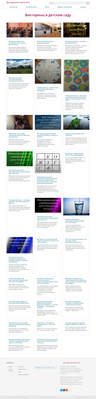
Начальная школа (31, 7)
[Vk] (64, 390)
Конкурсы (83, 7)
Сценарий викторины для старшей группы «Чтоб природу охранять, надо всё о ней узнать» (19, 341)
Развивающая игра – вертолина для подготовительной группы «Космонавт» (48, 89)
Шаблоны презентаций (64, 7)
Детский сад (13, 7)
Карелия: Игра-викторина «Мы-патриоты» (75, 134)
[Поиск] (87, 3)
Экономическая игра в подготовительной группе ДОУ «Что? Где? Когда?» (74, 221)
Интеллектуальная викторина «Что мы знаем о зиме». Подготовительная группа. (76, 240)
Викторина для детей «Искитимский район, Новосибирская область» (16, 79)
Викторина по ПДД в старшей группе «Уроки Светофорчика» (74, 154)
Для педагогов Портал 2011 (18, 2)
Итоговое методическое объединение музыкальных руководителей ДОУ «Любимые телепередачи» (18, 259)
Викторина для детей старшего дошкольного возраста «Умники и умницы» (47, 135)
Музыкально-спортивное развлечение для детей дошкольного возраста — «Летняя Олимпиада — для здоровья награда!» (47, 305)
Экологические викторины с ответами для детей (45, 42)
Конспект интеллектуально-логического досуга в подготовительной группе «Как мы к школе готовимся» (47, 281)
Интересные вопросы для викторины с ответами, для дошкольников (17, 42)
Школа (47, 7)
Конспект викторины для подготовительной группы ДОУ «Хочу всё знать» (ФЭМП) (18, 280)
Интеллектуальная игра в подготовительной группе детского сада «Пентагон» (48, 218)
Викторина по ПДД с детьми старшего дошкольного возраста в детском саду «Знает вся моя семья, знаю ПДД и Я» (76, 281)
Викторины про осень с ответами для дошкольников (75, 42)
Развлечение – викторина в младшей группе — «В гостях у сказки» (46, 324)
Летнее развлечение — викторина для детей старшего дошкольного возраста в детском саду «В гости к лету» (75, 98)
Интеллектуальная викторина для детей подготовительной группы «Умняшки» (47, 341)
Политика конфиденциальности (48, 397)
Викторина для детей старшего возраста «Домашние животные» (75, 323)
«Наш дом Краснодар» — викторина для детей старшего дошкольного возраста (20, 201)
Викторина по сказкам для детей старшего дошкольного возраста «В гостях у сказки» (48, 240)
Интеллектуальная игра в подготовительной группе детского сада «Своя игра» (19, 171)
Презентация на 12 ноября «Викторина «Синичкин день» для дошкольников (19, 135)
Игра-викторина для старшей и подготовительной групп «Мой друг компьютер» (20, 324)
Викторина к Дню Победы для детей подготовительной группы (19, 302)
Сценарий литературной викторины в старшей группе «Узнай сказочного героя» (74, 303)
